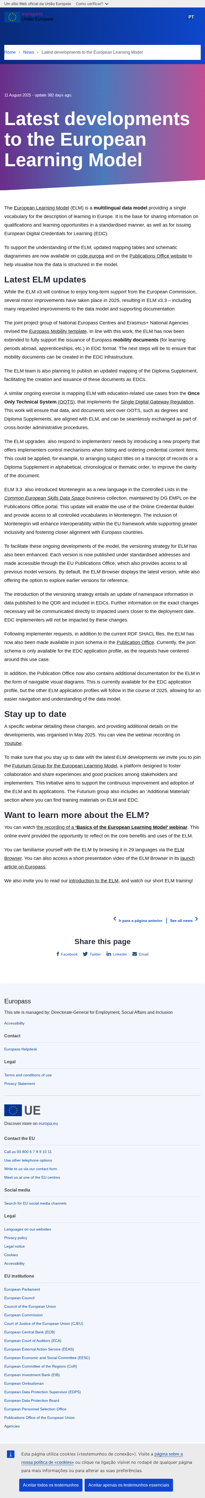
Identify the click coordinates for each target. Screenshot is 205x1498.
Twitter (95, 954)
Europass (17, 1001)
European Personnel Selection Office (35, 1409)
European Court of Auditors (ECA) (32, 1340)
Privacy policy (15, 1238)
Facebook (69, 954)
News (28, 52)
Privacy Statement (19, 1083)
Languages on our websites (27, 1229)
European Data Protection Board (31, 1400)
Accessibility (14, 1023)
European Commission (23, 1315)
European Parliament (22, 1289)
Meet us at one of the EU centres (32, 1177)
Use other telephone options (28, 1160)
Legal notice (14, 1246)
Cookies (11, 1255)
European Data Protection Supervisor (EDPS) (42, 1392)
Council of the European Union (30, 1306)
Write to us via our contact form (30, 1169)
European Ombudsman (24, 1383)
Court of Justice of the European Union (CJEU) (43, 1323)
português (191, 19)
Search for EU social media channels (35, 1203)
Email (143, 954)
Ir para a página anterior (140, 920)
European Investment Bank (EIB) (32, 1375)
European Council (19, 1298)
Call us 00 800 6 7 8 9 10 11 (28, 1152)
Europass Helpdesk (20, 1049)
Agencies (12, 1426)
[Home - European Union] (28, 19)
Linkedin (120, 954)
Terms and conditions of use (28, 1075)
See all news (181, 920)
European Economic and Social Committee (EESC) (47, 1358)
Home (10, 52)
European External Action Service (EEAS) (39, 1349)
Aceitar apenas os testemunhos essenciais (128, 1485)
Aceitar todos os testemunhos (51, 1485)
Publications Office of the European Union (39, 1417)
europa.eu (48, 1123)
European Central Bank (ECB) (29, 1332)
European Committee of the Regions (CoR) (40, 1366)
